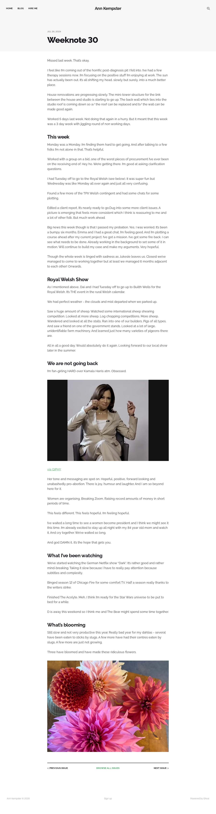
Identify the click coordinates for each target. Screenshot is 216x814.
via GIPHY (54, 469)
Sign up (108, 798)
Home (9, 8)
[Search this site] (208, 8)
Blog (21, 8)
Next (160, 768)
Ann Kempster (108, 8)
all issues (107, 768)
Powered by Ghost (199, 798)
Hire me (32, 8)
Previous (58, 768)
